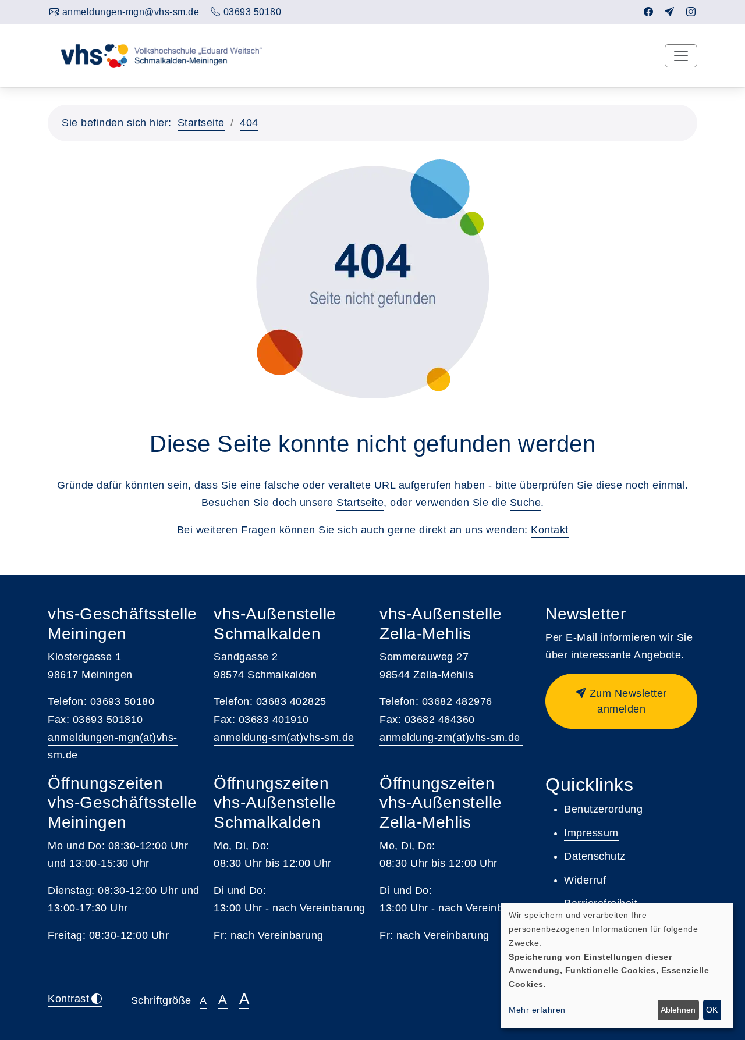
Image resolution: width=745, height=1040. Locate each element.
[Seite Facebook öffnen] (648, 12)
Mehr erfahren (537, 1009)
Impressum (591, 833)
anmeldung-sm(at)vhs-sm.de (284, 737)
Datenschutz (595, 856)
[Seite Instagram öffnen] (691, 12)
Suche (525, 502)
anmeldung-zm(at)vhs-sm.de (451, 737)
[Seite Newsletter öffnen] (669, 12)
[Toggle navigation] (681, 55)
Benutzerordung (603, 809)
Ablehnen (678, 1009)
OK (712, 1009)
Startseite (201, 123)
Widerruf (585, 880)
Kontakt (550, 530)
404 (249, 123)
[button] (621, 701)
